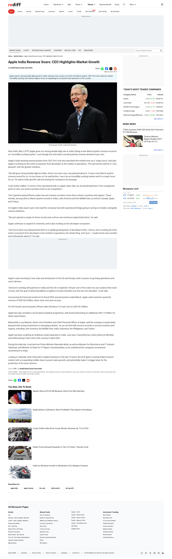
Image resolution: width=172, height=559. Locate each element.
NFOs (41, 540)
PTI (15, 369)
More (132, 4)
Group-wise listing (13, 523)
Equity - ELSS (75, 512)
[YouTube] (159, 553)
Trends (79, 11)
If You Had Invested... (109, 520)
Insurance (51, 11)
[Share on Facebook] (106, 68)
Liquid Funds (44, 534)
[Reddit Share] (114, 68)
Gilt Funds (43, 526)
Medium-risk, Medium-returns (49, 520)
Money (90, 4)
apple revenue (28, 488)
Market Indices (107, 529)
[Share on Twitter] (110, 68)
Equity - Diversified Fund (79, 523)
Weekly (20, 518)
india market (55, 488)
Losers (70, 11)
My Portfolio (103, 11)
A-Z (9, 515)
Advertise (24, 553)
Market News (15, 50)
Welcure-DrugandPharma (133, 115)
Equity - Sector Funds (78, 517)
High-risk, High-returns (47, 518)
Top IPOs (14, 526)
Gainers (61, 11)
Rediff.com (92, 553)
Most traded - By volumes (16, 534)
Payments (57, 4)
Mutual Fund (70, 50)
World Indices (107, 534)
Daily (15, 518)
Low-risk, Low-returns (46, 523)
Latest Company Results (16, 540)
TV (124, 4)
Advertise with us (108, 537)
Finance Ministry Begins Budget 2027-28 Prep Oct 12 (153, 139)
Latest (26, 50)
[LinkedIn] (163, 553)
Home (46, 4)
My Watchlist (115, 11)
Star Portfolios (90, 11)
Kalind (125, 99)
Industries (88, 50)
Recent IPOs (12, 529)
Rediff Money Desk (17, 68)
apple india (14, 488)
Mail (69, 4)
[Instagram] (154, 553)
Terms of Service (51, 553)
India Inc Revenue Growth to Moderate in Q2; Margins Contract (60, 466)
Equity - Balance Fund (78, 520)
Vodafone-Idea (129, 111)
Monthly (26, 518)
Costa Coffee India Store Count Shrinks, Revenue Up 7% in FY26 (60, 428)
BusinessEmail (105, 4)
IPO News (20, 529)
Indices (19, 11)
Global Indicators (108, 523)
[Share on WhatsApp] (142, 553)
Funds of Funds (45, 529)
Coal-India (127, 103)
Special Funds (44, 532)
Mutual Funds (39, 11)
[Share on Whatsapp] (102, 68)
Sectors (28, 11)
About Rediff (12, 553)
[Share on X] (146, 553)
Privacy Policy (36, 553)
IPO (79, 50)
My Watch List (107, 518)
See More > (159, 119)
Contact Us (75, 553)
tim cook (42, 488)
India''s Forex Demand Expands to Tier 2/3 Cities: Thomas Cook (60, 447)
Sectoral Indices (108, 532)
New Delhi (29, 68)
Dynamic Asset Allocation (48, 537)
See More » (159, 150)
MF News (74, 526)
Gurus (117, 4)
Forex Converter (108, 526)
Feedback (64, 553)
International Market (41, 50)
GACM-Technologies (131, 107)
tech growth (70, 488)
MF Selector (43, 543)
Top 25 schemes (45, 515)
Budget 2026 (75, 529)
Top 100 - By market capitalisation (19, 537)
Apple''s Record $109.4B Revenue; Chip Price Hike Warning (58, 391)
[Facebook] (150, 553)
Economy (58, 50)
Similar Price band (14, 532)
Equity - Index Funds (77, 515)
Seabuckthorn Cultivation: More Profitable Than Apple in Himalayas (62, 410)
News (78, 4)
